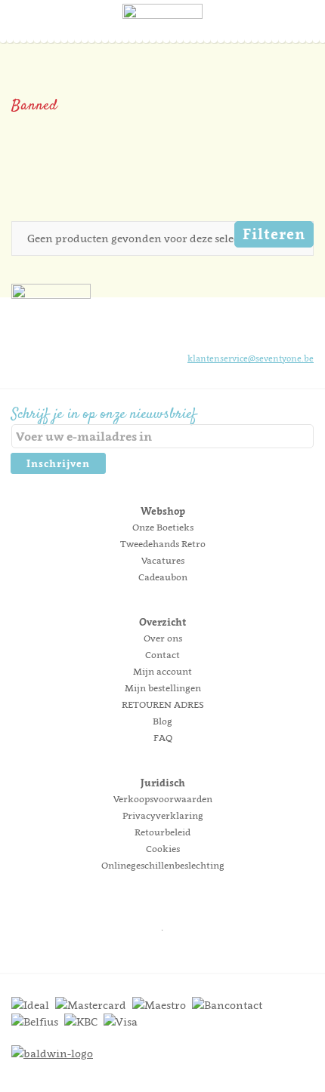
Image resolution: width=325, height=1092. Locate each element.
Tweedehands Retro (163, 543)
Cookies (163, 848)
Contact (162, 654)
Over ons (163, 638)
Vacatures (162, 560)
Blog (162, 721)
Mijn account (162, 671)
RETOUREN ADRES (163, 704)
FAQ (162, 737)
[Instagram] (250, 330)
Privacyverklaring (162, 815)
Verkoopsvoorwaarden (162, 798)
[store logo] (162, 34)
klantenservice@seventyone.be (250, 358)
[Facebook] (224, 330)
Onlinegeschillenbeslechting (162, 865)
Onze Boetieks (162, 527)
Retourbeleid (162, 832)
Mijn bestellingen (163, 688)
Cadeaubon (162, 577)
